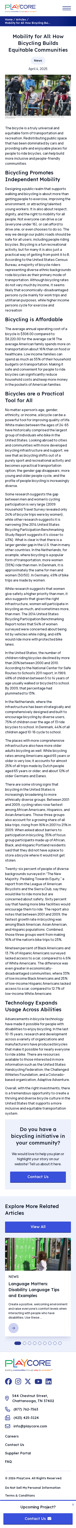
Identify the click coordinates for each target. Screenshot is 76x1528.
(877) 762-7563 (26, 1409)
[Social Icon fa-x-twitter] (27, 1381)
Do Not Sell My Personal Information (33, 1488)
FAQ (8, 1461)
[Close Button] (73, 1504)
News (38, 60)
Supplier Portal (18, 1453)
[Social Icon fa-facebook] (8, 1381)
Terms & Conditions (20, 1495)
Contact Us (14, 1445)
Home (9, 19)
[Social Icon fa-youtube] (38, 1381)
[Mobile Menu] (66, 8)
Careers (12, 1436)
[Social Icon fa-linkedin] (49, 1381)
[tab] (17, 1343)
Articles (21, 19)
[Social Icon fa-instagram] (18, 1381)
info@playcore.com (30, 1426)
